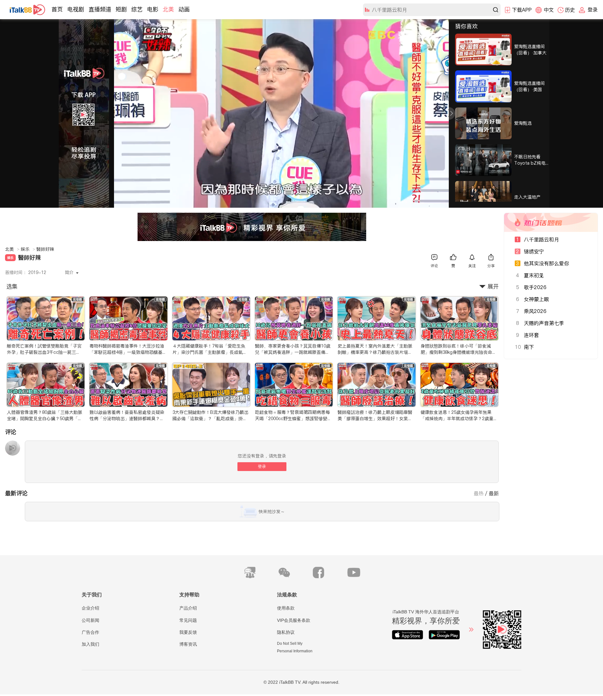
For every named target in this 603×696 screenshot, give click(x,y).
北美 (168, 9)
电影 (152, 9)
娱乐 (28, 249)
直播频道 (100, 9)
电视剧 (75, 9)
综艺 (137, 9)
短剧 (121, 9)
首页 (57, 9)
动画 (184, 9)
